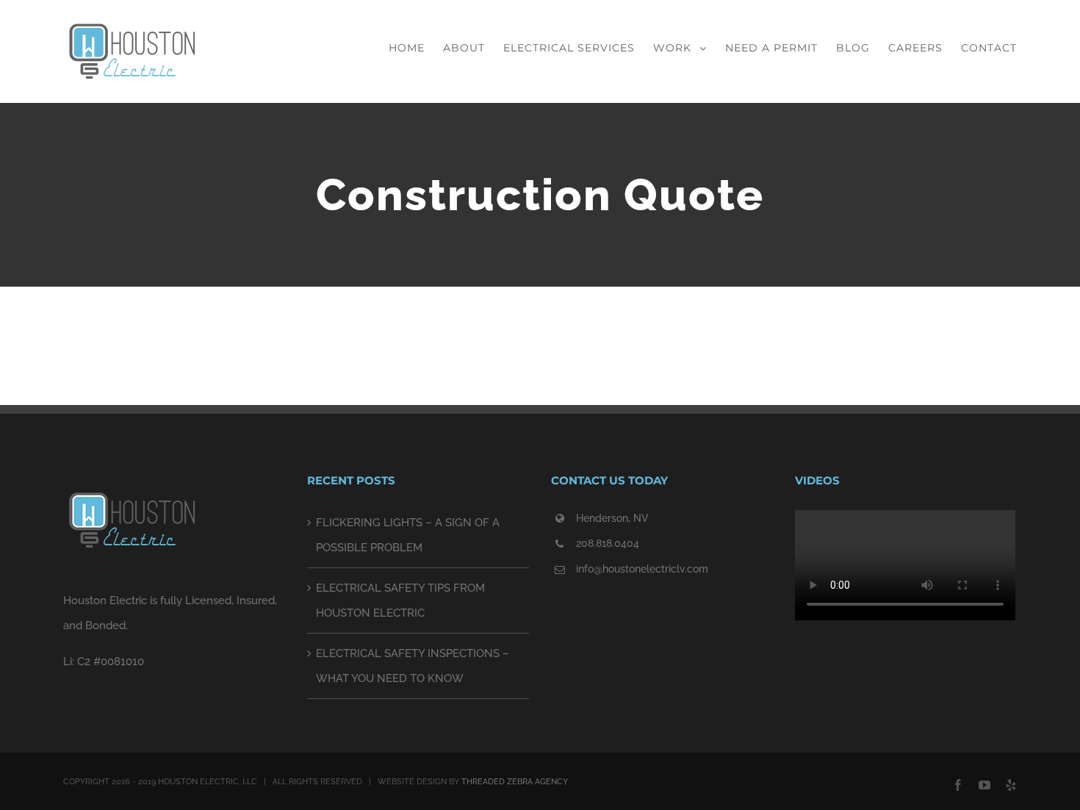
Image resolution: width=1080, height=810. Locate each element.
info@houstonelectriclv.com (642, 569)
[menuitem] (416, 48)
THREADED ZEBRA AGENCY (514, 781)
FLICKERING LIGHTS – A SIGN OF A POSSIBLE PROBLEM (408, 535)
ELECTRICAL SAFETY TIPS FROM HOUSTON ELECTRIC (400, 600)
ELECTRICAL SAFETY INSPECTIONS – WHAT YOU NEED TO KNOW (412, 666)
